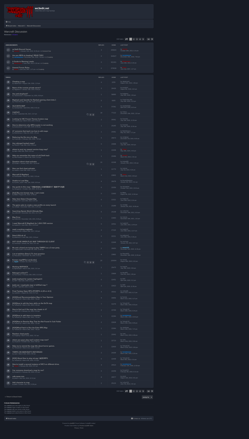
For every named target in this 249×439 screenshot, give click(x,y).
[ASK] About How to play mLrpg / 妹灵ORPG (30, 358)
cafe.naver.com (18, 376)
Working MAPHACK (20, 267)
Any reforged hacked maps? (23, 143)
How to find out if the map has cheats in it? (29, 309)
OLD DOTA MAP (18, 106)
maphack (16, 112)
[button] (126, 39)
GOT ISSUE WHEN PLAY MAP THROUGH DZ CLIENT (33, 242)
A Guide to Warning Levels (23, 61)
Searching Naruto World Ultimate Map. (27, 211)
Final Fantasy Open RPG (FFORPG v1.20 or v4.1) (31, 291)
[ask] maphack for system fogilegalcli (27, 279)
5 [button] (143, 39)
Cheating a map (18, 82)
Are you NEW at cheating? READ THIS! (27, 55)
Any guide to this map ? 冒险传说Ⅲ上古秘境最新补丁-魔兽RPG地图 (38, 187)
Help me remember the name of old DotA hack (30, 155)
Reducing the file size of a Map (24, 137)
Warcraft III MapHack (20, 175)
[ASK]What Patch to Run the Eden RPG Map (29, 328)
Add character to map (21, 383)
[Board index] (20, 11)
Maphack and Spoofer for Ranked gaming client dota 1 (34, 100)
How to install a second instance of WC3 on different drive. (35, 364)
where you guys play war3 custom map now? (30, 340)
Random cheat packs (20, 334)
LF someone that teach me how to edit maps (30, 131)
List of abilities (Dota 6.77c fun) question (28, 254)
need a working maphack (22, 229)
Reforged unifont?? (20, 273)
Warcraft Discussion (15, 31)
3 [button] (136, 39)
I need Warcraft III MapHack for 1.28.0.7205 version (32, 223)
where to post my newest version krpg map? (30, 149)
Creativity (50, 57)
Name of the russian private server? (26, 88)
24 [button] (148, 39)
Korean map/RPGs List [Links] (24, 260)
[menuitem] (8, 21)
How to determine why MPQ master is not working (32, 125)
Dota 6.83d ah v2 (19, 235)
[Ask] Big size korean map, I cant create (28, 193)
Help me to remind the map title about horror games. (33, 346)
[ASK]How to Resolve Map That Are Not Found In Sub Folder (36, 322)
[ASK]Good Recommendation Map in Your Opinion (32, 297)
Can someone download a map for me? (28, 370)
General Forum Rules (20, 68)
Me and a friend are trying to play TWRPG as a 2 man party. (36, 248)
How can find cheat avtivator (23, 168)
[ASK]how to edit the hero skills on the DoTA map (32, 303)
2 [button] (133, 39)
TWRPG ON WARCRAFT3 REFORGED (27, 352)
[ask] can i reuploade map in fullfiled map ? (29, 285)
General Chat (46, 51)
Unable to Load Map (20, 181)
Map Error (16, 217)
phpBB (72, 423)
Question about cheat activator (24, 162)
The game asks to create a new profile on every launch (34, 205)
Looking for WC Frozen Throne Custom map (30, 119)
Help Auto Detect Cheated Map (24, 199)
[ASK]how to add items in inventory (26, 315)
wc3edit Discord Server (21, 49)
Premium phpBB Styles (86, 425)
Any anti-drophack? (20, 94)
